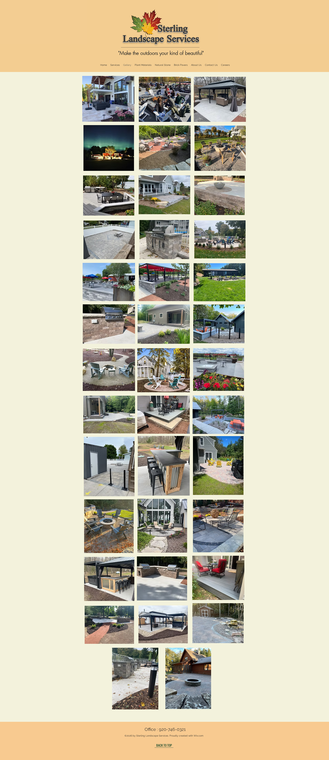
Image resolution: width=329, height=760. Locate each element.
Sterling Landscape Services (161, 34)
